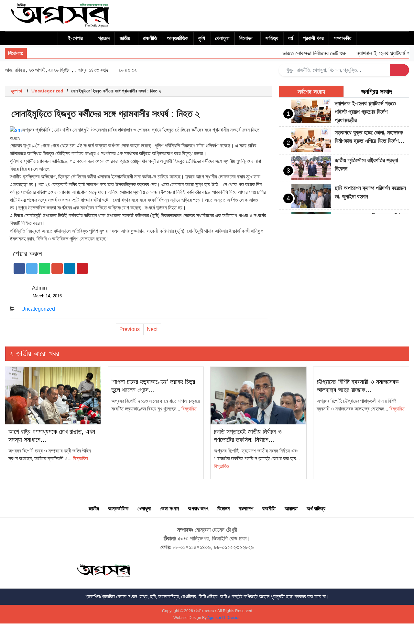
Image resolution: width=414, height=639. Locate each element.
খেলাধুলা (222, 38)
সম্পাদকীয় (342, 38)
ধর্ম (290, 38)
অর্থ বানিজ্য (316, 508)
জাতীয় (125, 38)
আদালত (291, 508)
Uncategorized (47, 90)
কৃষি (201, 38)
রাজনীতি (150, 38)
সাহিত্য (272, 38)
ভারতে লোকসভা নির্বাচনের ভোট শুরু (307, 53)
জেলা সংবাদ (169, 508)
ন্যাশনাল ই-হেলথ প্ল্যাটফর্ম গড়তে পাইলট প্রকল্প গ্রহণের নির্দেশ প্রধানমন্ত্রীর (365, 111)
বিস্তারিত (80, 458)
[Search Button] (399, 70)
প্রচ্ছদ (104, 38)
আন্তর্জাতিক (177, 38)
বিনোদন (246, 38)
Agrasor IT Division (224, 617)
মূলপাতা (16, 90)
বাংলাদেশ (246, 508)
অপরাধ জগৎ (198, 508)
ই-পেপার (75, 38)
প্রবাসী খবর (313, 38)
